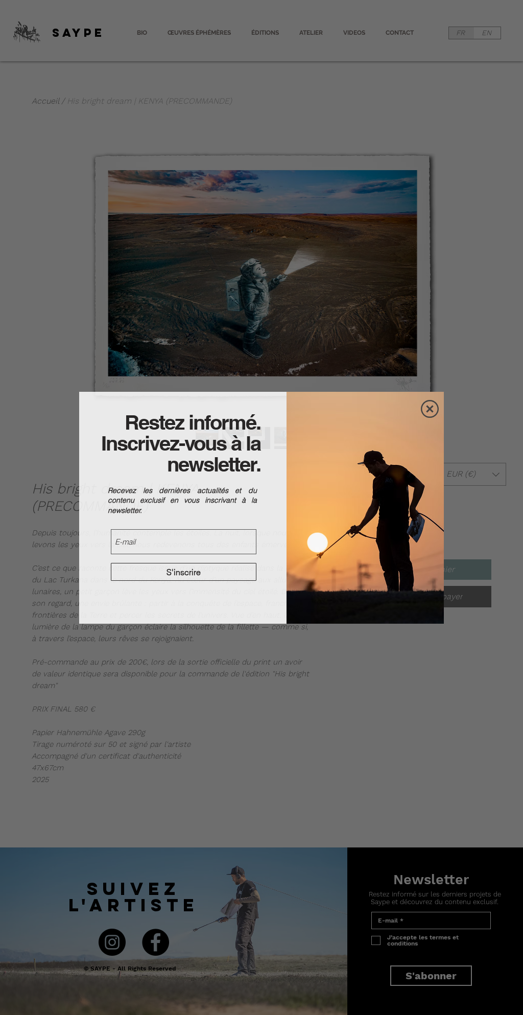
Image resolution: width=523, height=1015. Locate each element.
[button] (430, 409)
